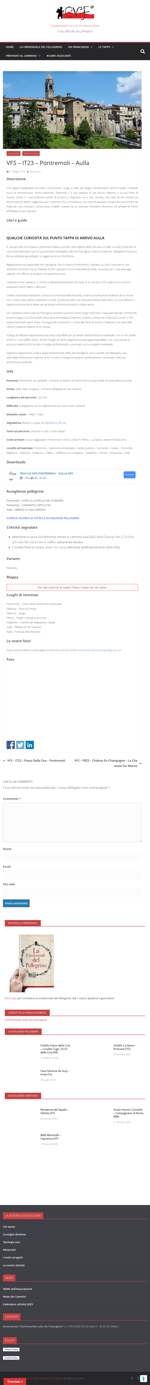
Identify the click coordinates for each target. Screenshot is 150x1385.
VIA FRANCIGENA (78, 47)
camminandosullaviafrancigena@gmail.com (99, 650)
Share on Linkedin (30, 745)
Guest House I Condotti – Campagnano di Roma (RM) (128, 1113)
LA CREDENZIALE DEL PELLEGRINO (41, 47)
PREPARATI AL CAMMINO (21, 55)
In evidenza (13, 153)
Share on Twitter (20, 745)
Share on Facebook (11, 745)
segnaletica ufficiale (55, 423)
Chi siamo (9, 1226)
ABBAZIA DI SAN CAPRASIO (30, 509)
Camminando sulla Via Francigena (75, 26)
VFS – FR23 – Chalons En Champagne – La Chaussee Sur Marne (105, 763)
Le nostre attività (14, 1265)
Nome (7, 849)
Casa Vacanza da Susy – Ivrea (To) (55, 1072)
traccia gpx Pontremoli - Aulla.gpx (46, 473)
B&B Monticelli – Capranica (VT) (50, 1136)
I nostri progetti (13, 1257)
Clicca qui (11, 998)
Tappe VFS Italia (31, 153)
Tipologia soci (11, 1242)
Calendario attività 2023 (18, 1304)
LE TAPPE (104, 47)
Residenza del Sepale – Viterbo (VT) (54, 1111)
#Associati (9, 1249)
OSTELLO (27, 500)
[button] (91, 47)
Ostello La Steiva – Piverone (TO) (124, 1047)
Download (130, 475)
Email (6, 867)
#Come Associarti (59, 55)
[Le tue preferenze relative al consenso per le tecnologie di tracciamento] (143, 1378)
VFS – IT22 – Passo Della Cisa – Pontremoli (36, 761)
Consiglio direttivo (14, 1234)
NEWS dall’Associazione (17, 1289)
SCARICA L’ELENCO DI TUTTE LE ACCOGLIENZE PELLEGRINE (43, 518)
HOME (10, 47)
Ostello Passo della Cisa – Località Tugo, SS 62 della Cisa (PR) (55, 1049)
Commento (12, 799)
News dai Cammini (14, 1296)
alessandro (35, 171)
